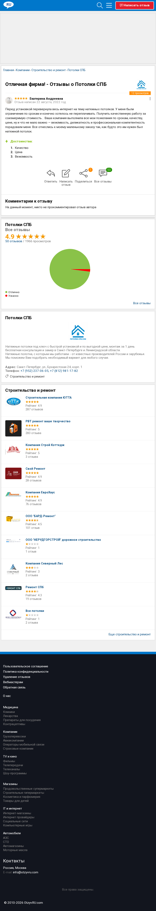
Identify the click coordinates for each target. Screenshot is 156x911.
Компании (10, 732)
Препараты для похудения (22, 720)
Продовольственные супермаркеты (28, 788)
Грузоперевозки (14, 736)
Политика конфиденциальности (25, 671)
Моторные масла (15, 850)
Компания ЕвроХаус (40, 492)
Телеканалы (11, 769)
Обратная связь (14, 687)
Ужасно (13, 295)
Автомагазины (13, 846)
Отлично (14, 292)
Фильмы (9, 761)
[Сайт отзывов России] (8, 5)
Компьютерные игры (17, 825)
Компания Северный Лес (44, 563)
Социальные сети (15, 821)
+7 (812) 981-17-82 (64, 371)
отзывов (13, 241)
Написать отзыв (137, 5)
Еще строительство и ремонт (129, 634)
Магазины (10, 784)
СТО (6, 842)
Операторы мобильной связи (23, 744)
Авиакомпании (13, 740)
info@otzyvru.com (25, 872)
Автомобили (12, 833)
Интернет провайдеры (18, 817)
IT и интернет (12, 808)
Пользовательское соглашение (25, 666)
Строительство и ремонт (27, 376)
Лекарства (10, 716)
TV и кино (10, 756)
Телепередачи (13, 765)
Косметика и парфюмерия (21, 797)
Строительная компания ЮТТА (49, 397)
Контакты (14, 860)
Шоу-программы (15, 773)
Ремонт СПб (35, 587)
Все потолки (35, 611)
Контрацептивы (14, 724)
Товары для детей (16, 801)
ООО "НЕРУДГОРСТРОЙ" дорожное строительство (63, 540)
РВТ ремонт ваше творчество (48, 421)
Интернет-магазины (17, 813)
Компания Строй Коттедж (45, 445)
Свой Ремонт (35, 468)
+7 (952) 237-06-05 (35, 371)
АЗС (6, 838)
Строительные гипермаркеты (23, 793)
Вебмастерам (13, 682)
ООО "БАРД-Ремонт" (40, 516)
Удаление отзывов (16, 677)
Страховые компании (18, 748)
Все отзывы (142, 303)
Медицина (10, 707)
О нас (7, 696)
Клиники (9, 712)
